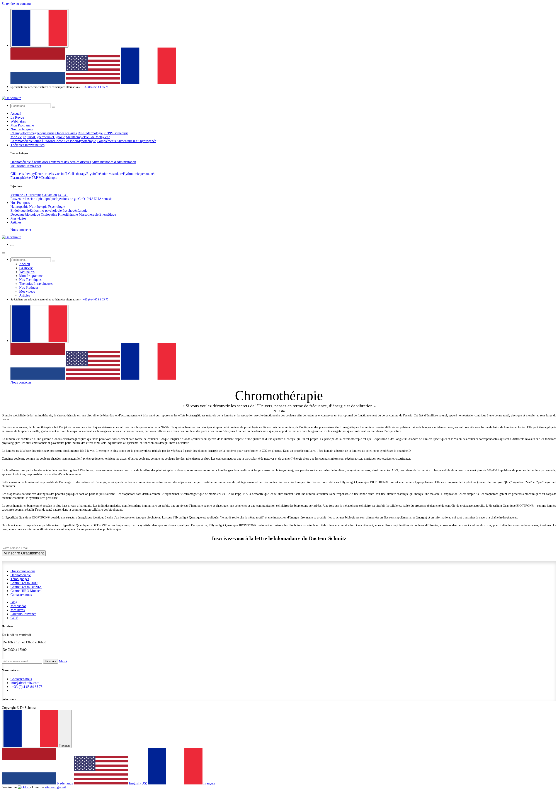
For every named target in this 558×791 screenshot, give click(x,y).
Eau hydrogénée (145, 141)
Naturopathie (19, 206)
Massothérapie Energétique (97, 214)
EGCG (63, 195)
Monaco (25, 591)
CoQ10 (83, 199)
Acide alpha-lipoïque (41, 199)
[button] (50, 661)
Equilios (28, 137)
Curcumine (33, 195)
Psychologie (56, 206)
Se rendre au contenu (16, 3)
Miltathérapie (75, 137)
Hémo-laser (33, 166)
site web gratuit (55, 787)
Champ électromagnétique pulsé (32, 133)
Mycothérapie (86, 141)
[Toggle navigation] (12, 245)
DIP (80, 133)
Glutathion (49, 195)
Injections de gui (67, 199)
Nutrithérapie (38, 206)
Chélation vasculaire (109, 174)
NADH (93, 199)
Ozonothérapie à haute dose (29, 162)
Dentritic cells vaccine (50, 174)
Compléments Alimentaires (115, 141)
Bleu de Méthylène (97, 137)
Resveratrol (18, 199)
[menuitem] (38, 83)
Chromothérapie (21, 141)
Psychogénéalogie (75, 210)
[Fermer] (3, 253)
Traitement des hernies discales (70, 162)
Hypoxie (59, 137)
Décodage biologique (25, 214)
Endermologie (93, 133)
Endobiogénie (20, 210)
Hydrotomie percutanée (139, 174)
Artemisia (105, 199)
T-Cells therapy (75, 174)
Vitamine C (18, 195)
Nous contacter (20, 230)
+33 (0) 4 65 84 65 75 (96, 87)
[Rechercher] (53, 106)
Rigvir (90, 174)
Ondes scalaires (66, 133)
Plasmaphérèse (20, 177)
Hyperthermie (43, 137)
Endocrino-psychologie (46, 210)
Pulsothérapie (119, 133)
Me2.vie (16, 137)
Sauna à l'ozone (43, 141)
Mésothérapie (48, 177)
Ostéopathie (49, 214)
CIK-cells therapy (22, 174)
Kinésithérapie (68, 214)
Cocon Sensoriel (65, 141)
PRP (107, 133)
